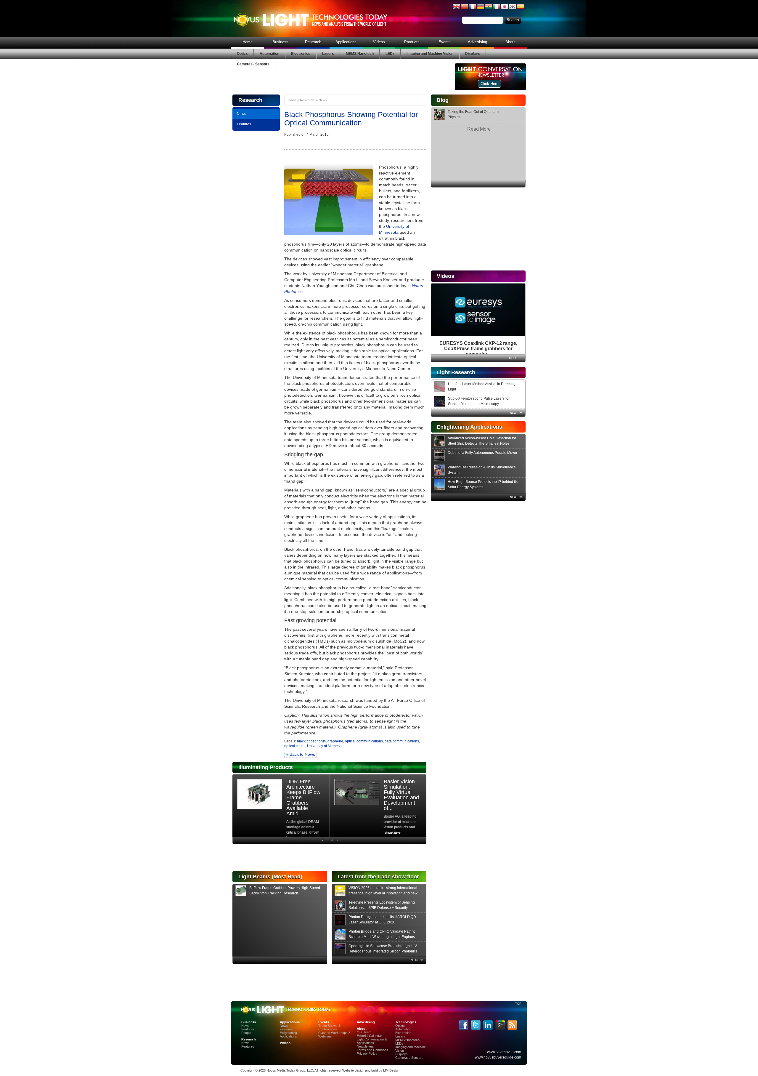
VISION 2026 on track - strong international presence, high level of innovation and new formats (383, 893)
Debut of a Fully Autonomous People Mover (482, 453)
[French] (472, 9)
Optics (242, 54)
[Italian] (496, 9)
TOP (518, 1003)
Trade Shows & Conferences (329, 1027)
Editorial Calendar (369, 1035)
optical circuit (294, 746)
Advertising (477, 42)
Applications (345, 42)
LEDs (390, 54)
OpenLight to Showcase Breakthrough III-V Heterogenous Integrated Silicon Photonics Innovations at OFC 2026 (383, 951)
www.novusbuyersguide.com (498, 1057)
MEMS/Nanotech (360, 54)
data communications (402, 741)
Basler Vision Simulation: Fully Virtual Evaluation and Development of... (401, 795)
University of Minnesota (326, 746)
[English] (456, 9)
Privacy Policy (367, 1053)
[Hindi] (488, 9)
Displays (472, 54)
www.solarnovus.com (504, 1052)
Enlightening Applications (288, 1034)
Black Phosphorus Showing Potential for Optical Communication (351, 118)
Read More (479, 129)
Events (445, 42)
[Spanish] (520, 9)
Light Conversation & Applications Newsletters (372, 1042)
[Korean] (512, 9)
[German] (480, 9)
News (241, 114)
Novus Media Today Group (285, 1070)
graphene (335, 741)
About (510, 42)
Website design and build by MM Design (370, 1070)
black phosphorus (311, 741)
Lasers (328, 54)
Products (412, 42)
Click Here (489, 83)
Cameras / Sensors (253, 64)
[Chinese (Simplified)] (464, 9)
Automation (269, 54)
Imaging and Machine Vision (430, 54)
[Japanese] (504, 9)
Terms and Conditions (372, 1050)
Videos (379, 42)
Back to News (301, 754)
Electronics (300, 54)
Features (244, 124)
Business (280, 42)
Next (514, 412)
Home (248, 42)
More (513, 358)
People (246, 1033)
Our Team (364, 1032)
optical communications (364, 741)
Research (313, 42)
